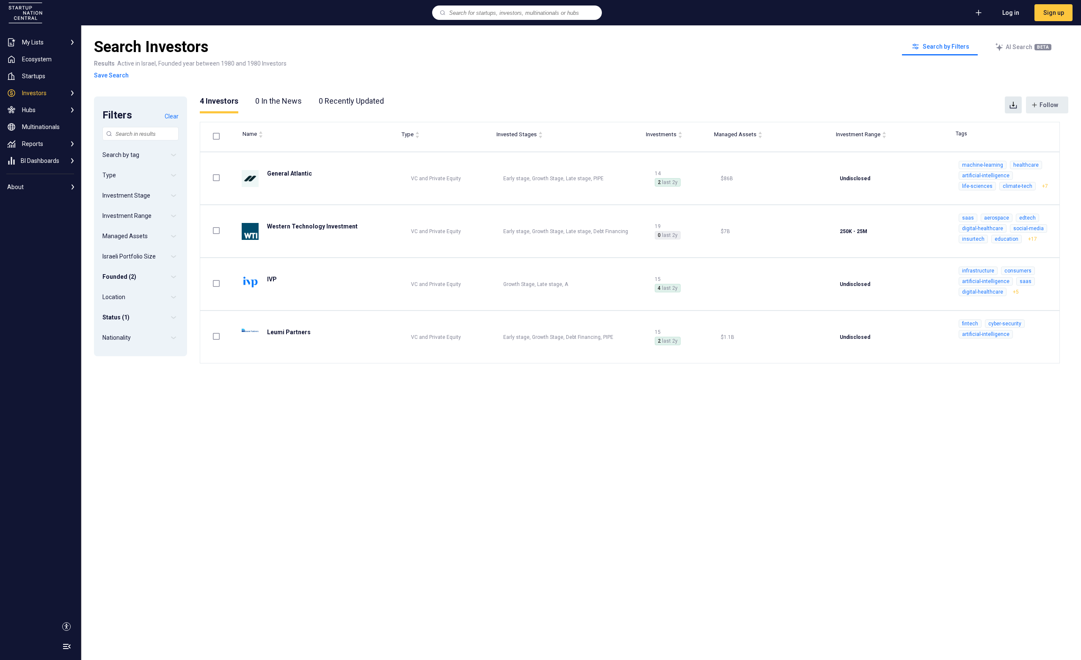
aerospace (996, 218)
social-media (1028, 228)
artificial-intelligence (985, 176)
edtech (1027, 218)
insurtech (973, 239)
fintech (970, 324)
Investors (219, 100)
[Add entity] (978, 12)
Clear (172, 116)
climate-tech (1017, 186)
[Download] (1013, 104)
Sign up (1053, 12)
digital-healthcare (982, 228)
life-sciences (977, 186)
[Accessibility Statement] (66, 626)
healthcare (1026, 165)
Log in (1010, 12)
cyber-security (1004, 324)
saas (968, 218)
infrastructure (978, 271)
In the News (278, 100)
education (1006, 239)
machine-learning (982, 165)
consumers (1017, 271)
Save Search (111, 75)
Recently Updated (351, 100)
